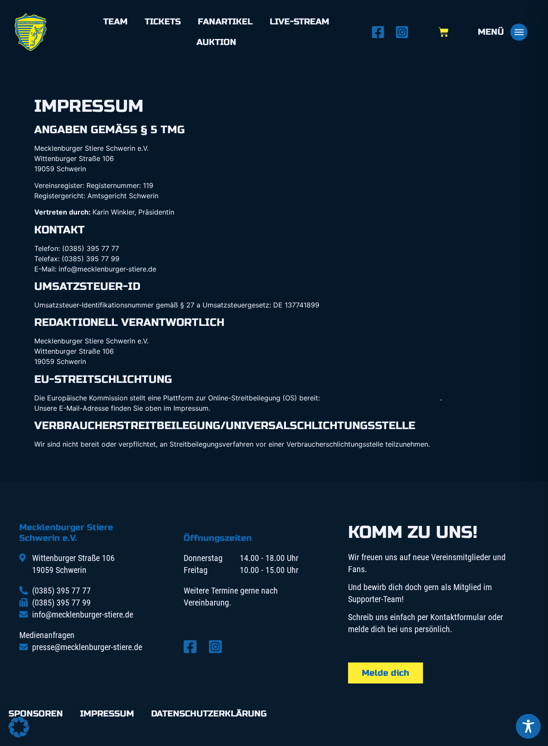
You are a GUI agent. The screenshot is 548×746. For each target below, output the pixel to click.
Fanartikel (225, 21)
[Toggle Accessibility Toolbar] (528, 726)
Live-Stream (299, 21)
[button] (19, 727)
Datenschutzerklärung (209, 713)
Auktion (216, 42)
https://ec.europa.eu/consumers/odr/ (381, 398)
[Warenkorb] (443, 32)
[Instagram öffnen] (404, 32)
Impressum (107, 713)
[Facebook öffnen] (380, 32)
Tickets (163, 21)
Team (115, 21)
